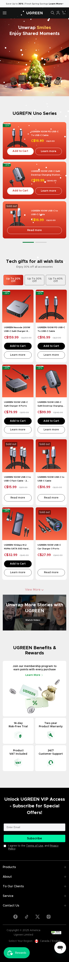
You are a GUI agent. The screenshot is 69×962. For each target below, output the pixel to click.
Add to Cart (20, 151)
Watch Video (32, 620)
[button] (28, 242)
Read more (34, 230)
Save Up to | (15, 4)
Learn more (48, 151)
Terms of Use (34, 846)
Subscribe (34, 838)
